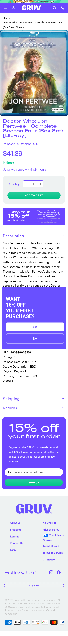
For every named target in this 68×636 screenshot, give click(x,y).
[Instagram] (51, 572)
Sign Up (33, 482)
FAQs (13, 550)
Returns (14, 536)
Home (6, 17)
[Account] (13, 8)
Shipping (15, 529)
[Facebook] (58, 572)
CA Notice (49, 559)
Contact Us (16, 543)
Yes (35, 326)
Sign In (34, 585)
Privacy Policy (51, 529)
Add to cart (34, 195)
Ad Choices (49, 522)
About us (15, 522)
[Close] (61, 291)
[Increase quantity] (40, 183)
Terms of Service (53, 552)
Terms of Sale (51, 545)
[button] (6, 8)
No (35, 338)
